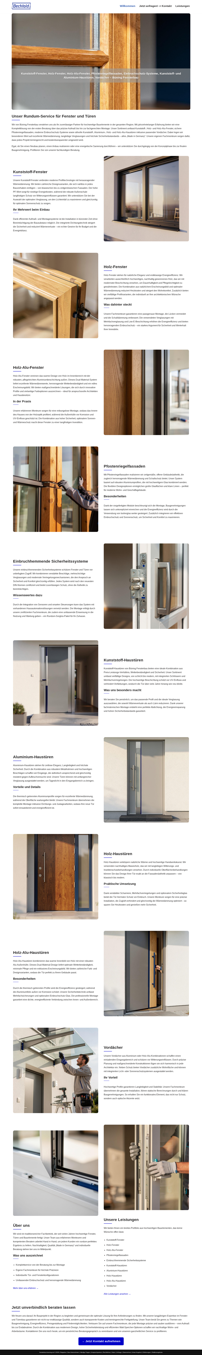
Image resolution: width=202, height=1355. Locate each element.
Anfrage (119, 1352)
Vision (113, 1352)
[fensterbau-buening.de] (21, 6)
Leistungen (182, 6)
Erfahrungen (147, 1352)
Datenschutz (127, 1352)
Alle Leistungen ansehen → (117, 1294)
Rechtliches (106, 1352)
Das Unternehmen (73, 1352)
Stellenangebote (157, 1352)
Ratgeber (63, 1352)
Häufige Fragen (85, 1352)
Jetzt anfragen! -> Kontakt (155, 6)
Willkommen (127, 6)
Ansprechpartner (96, 1352)
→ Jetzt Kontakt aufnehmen (101, 1341)
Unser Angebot (137, 1352)
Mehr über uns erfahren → (25, 1288)
